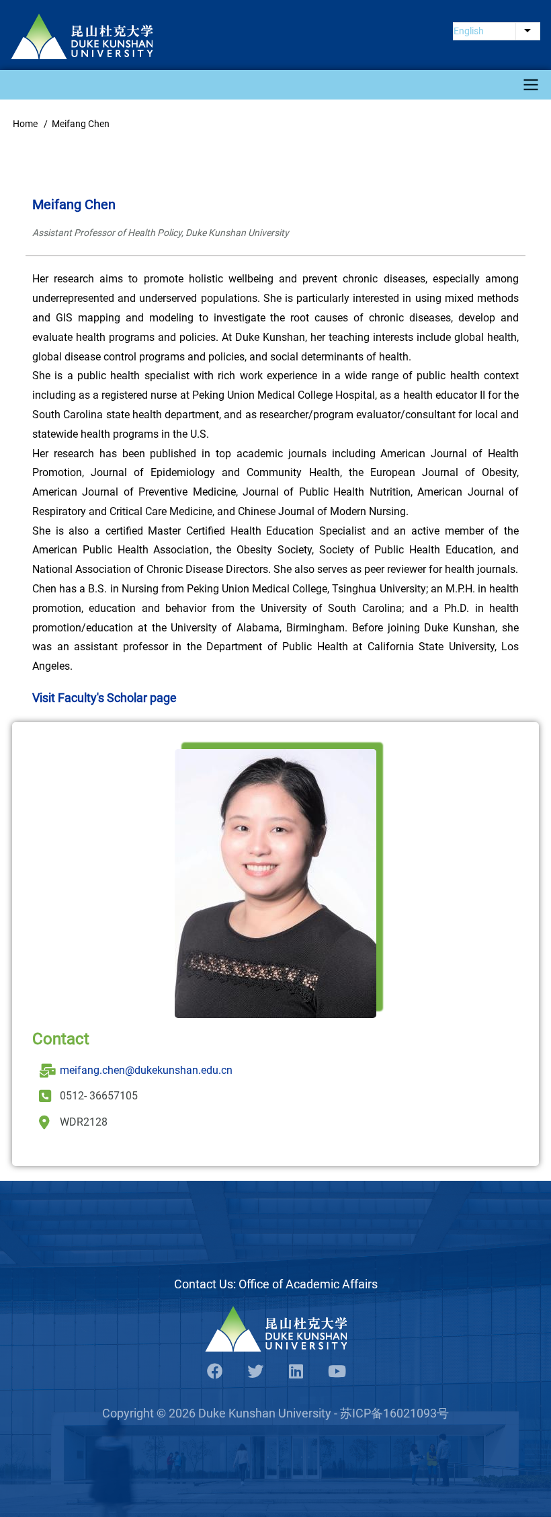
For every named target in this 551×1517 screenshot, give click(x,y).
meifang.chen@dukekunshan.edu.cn (146, 1070)
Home (25, 123)
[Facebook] (215, 1372)
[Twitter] (255, 1372)
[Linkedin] (295, 1372)
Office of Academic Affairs (308, 1284)
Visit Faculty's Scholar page (104, 698)
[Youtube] (336, 1372)
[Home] (82, 36)
